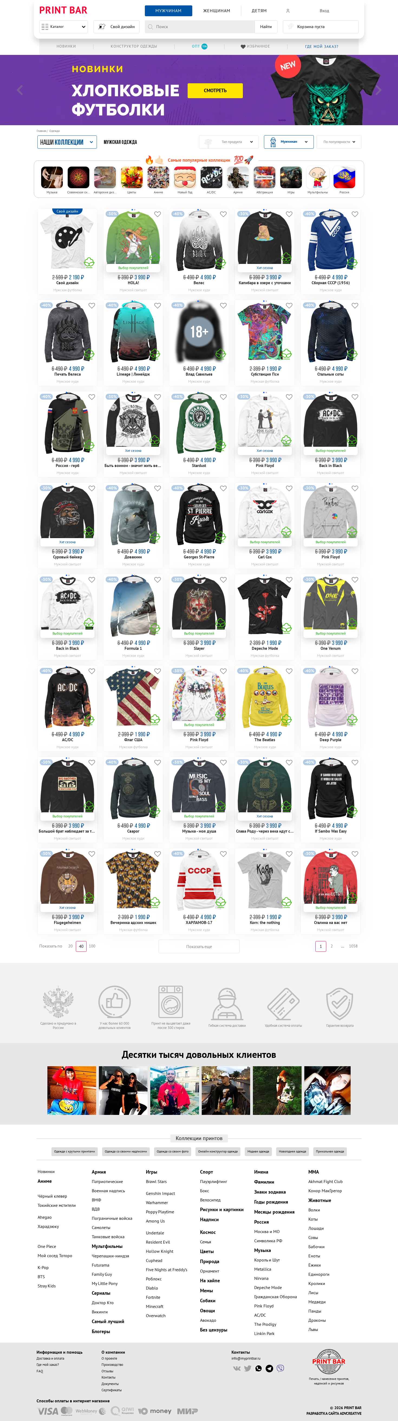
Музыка (262, 1250)
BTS (41, 1276)
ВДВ (96, 1209)
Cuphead (154, 1260)
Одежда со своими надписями (126, 1151)
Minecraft (154, 1306)
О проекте (109, 1358)
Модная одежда (258, 1151)
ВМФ (96, 1200)
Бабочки (316, 1246)
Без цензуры (213, 1330)
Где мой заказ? (48, 1365)
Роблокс (154, 1279)
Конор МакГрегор (325, 1190)
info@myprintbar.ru (245, 1358)
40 (81, 946)
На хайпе (210, 1281)
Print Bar (63, 10)
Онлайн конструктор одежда (218, 1151)
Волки (314, 1210)
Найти (266, 26)
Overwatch (156, 1315)
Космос (208, 1232)
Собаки (208, 1301)
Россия (261, 1222)
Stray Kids (47, 1286)
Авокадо (208, 1320)
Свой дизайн (122, 26)
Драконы (317, 1320)
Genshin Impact (160, 1193)
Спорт (206, 1172)
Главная (41, 131)
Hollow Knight (159, 1251)
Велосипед (210, 1200)
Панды (314, 1311)
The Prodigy (265, 1324)
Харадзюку (48, 1226)
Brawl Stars (156, 1181)
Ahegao (45, 1217)
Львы (313, 1329)
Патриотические (107, 1181)
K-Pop (43, 1267)
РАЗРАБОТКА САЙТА (322, 1414)
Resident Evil (158, 1242)
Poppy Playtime (160, 1212)
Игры (151, 1172)
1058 (353, 946)
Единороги (319, 1274)
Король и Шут (267, 1260)
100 (92, 946)
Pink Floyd (264, 1306)
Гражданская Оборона (275, 1296)
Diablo (152, 1288)
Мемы (206, 1291)
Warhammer (157, 1202)
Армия (99, 1172)
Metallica (262, 1269)
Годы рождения (271, 1202)
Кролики (316, 1283)
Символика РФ (268, 1240)
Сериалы (101, 1293)
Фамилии (264, 1182)
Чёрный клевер (52, 1196)
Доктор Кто (103, 1302)
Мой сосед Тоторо (55, 1255)
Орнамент (209, 1271)
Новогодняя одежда (292, 1151)
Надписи (209, 1220)
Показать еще (199, 946)
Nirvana (261, 1278)
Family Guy (102, 1274)
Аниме (45, 1181)
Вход (324, 10)
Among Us (155, 1221)
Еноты (314, 1256)
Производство (112, 1365)
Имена (261, 1172)
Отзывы (107, 1371)
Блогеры (101, 1331)
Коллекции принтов (199, 1138)
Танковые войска (108, 1236)
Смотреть (215, 91)
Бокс (204, 1190)
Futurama (100, 1265)
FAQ (40, 1371)
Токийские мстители (57, 1205)
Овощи (207, 1311)
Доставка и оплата (50, 1358)
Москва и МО (267, 1231)
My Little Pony (105, 1283)
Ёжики (314, 1265)
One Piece (47, 1246)
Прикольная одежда (330, 1151)
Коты (313, 1219)
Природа (209, 1261)
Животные (319, 1200)
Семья (205, 1242)
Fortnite (153, 1297)
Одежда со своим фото (172, 1151)
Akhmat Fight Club (325, 1181)
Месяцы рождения (274, 1212)
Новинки (46, 1171)
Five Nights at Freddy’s (166, 1269)
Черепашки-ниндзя (110, 1256)
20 (70, 946)
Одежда (54, 131)
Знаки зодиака (270, 1192)
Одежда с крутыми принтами (74, 1151)
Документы (110, 1384)
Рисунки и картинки (222, 1210)
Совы (313, 1237)
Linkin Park (264, 1333)
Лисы (313, 1292)
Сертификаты (112, 1390)
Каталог (57, 27)
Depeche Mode (268, 1287)
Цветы (207, 1251)
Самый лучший (108, 1321)
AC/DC (260, 1315)
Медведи (317, 1302)
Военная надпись (108, 1190)
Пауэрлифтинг (213, 1181)
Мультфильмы (107, 1246)
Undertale (155, 1233)
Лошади (316, 1228)
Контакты (109, 1377)
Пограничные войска (112, 1218)
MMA (313, 1172)
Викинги (100, 1312)
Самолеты (101, 1227)
